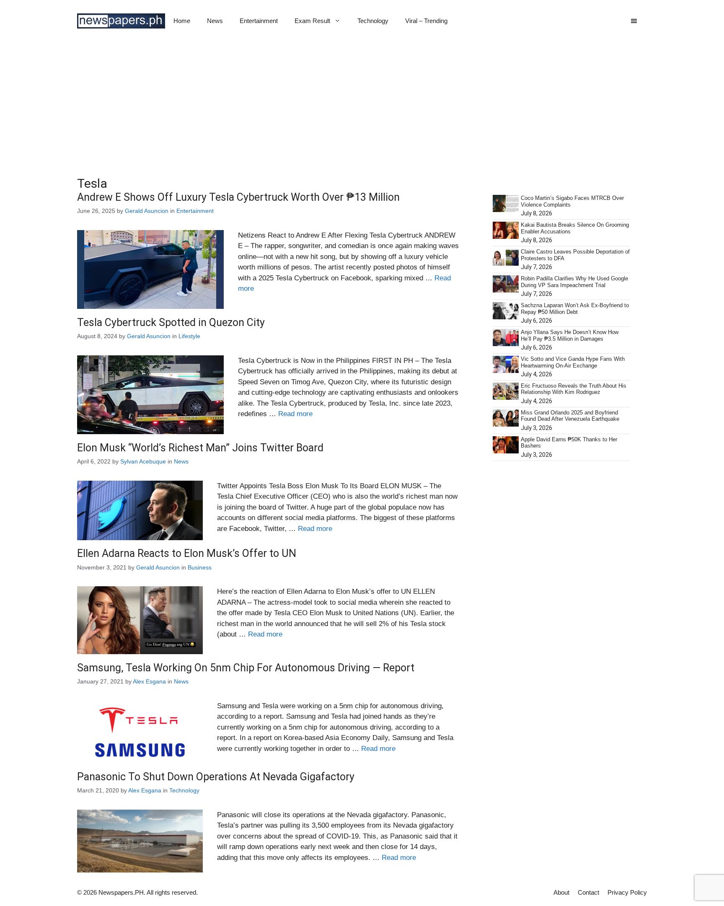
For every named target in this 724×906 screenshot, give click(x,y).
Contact (588, 892)
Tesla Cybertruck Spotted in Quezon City (171, 322)
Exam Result (312, 20)
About (561, 892)
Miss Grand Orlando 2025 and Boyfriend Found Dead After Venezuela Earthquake (570, 415)
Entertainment (259, 20)
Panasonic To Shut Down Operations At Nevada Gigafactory (215, 777)
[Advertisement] (362, 104)
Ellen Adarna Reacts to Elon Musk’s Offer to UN (186, 553)
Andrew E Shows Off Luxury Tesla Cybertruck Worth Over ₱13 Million (238, 197)
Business (200, 567)
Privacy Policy (627, 892)
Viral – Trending (426, 20)
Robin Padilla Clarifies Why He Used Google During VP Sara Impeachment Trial (574, 281)
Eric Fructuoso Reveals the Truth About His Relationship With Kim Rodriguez (573, 389)
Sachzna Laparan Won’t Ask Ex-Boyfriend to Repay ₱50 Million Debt (575, 308)
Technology (372, 20)
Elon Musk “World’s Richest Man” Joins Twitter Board (200, 448)
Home (181, 20)
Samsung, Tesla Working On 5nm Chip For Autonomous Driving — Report (245, 668)
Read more (295, 414)
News (215, 20)
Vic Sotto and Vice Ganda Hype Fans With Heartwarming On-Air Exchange (573, 362)
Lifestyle (189, 336)
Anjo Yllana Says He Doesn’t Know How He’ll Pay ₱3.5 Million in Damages (569, 335)
